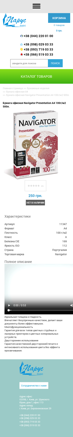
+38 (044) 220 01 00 (38, 36)
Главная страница (13, 88)
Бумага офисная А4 (17, 91)
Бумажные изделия (38, 88)
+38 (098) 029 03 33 (38, 44)
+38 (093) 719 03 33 (38, 49)
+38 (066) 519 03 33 (38, 54)
